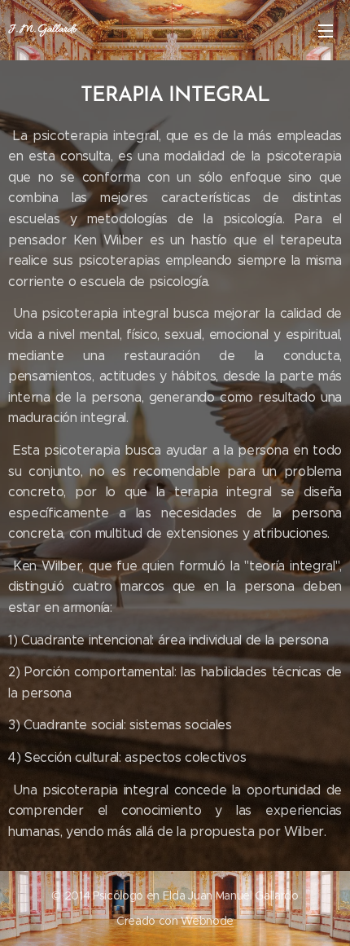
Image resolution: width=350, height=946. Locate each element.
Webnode (207, 920)
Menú (325, 30)
